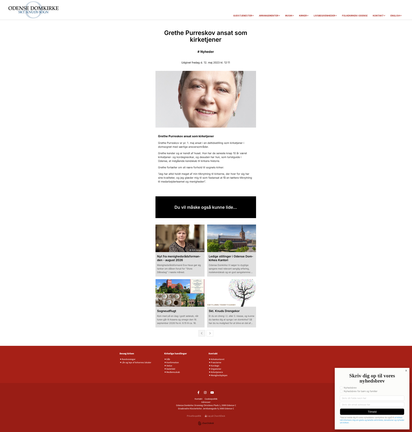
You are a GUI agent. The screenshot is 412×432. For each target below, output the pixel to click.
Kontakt (378, 15)
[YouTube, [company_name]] (212, 392)
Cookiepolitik (211, 398)
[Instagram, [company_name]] (205, 392)
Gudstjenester (242, 15)
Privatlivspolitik (194, 416)
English (395, 15)
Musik (288, 15)
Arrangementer (268, 15)
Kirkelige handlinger (175, 353)
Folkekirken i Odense (355, 15)
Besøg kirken (127, 353)
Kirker (303, 15)
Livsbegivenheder (324, 15)
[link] (243, 15)
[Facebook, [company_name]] (198, 392)
